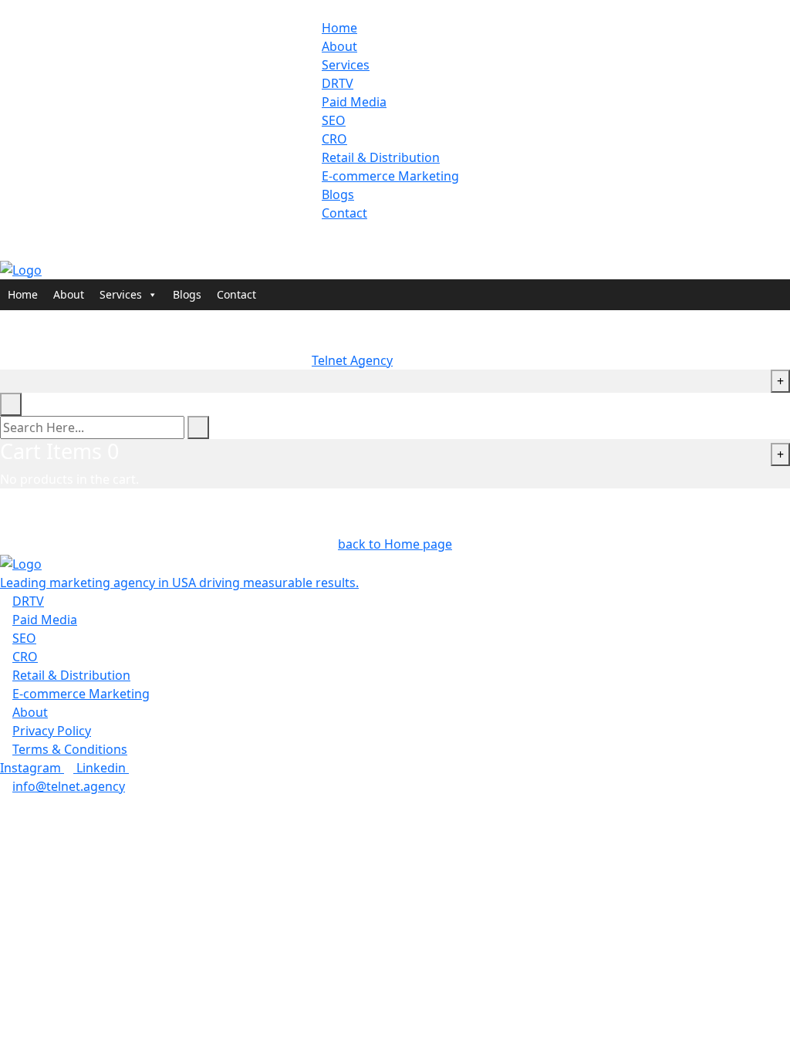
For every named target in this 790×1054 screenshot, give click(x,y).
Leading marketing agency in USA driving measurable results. (179, 582)
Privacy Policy (51, 730)
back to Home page (395, 543)
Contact (344, 212)
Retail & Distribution (381, 157)
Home (339, 27)
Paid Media (354, 101)
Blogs (338, 194)
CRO (334, 138)
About (339, 46)
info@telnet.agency (68, 786)
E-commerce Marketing (390, 175)
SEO (334, 120)
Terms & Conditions (69, 749)
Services (346, 64)
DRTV (337, 83)
